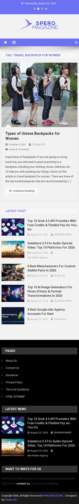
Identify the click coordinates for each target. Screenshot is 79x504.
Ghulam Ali (38, 144)
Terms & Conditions (17, 389)
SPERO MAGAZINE (52, 495)
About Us (11, 360)
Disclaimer (12, 375)
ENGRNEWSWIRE (63, 234)
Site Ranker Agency (37, 257)
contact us (23, 483)
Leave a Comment (19, 149)
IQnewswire (60, 319)
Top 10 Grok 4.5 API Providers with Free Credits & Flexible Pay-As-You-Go (52, 225)
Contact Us (12, 367)
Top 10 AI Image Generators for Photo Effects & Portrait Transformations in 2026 (49, 291)
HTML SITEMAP (15, 396)
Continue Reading (24, 190)
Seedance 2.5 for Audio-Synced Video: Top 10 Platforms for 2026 (51, 245)
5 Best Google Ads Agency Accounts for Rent (46, 312)
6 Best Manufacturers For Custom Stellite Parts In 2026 (51, 268)
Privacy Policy (14, 382)
